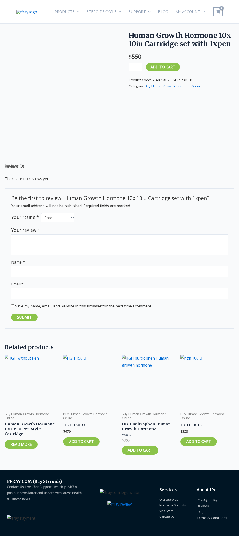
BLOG (163, 11)
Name (18, 262)
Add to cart (163, 67)
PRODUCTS (65, 11)
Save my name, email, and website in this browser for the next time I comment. (83, 306)
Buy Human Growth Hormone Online (172, 86)
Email (17, 284)
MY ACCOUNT (188, 11)
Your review (25, 230)
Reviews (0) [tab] (14, 166)
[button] (77, 11)
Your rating (25, 217)
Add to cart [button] (81, 441)
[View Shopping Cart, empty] (218, 11)
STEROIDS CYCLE (101, 11)
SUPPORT (137, 11)
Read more (21, 444)
